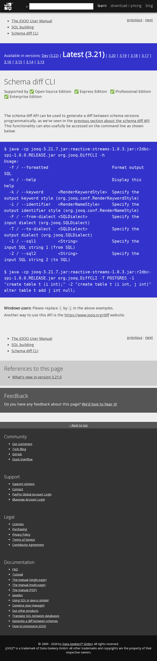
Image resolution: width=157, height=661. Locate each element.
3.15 (18, 61)
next (149, 19)
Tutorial (17, 574)
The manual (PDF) (24, 590)
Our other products (25, 611)
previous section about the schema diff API (111, 120)
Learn (102, 5)
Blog (149, 5)
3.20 (112, 55)
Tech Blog (19, 449)
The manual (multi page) (29, 585)
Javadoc (17, 595)
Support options (23, 484)
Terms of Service (23, 540)
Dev (45, 55)
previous (134, 19)
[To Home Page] (8, 9)
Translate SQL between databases (35, 616)
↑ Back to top (78, 425)
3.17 (145, 55)
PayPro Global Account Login (32, 494)
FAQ (15, 569)
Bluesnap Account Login (28, 499)
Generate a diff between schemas (35, 621)
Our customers (22, 444)
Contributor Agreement (28, 545)
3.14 (29, 61)
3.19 (123, 55)
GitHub (17, 454)
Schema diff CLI (24, 33)
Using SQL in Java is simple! (30, 600)
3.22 (53, 55)
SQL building (22, 27)
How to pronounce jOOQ (29, 626)
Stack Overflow (22, 459)
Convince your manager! (28, 605)
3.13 (40, 61)
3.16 (7, 61)
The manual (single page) (29, 580)
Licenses (18, 524)
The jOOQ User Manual (31, 20)
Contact (17, 489)
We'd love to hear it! (99, 404)
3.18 (134, 55)
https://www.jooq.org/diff (86, 314)
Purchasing (19, 529)
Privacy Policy (21, 534)
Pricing (126, 5)
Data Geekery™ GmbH (77, 644)
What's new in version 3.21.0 (37, 377)
